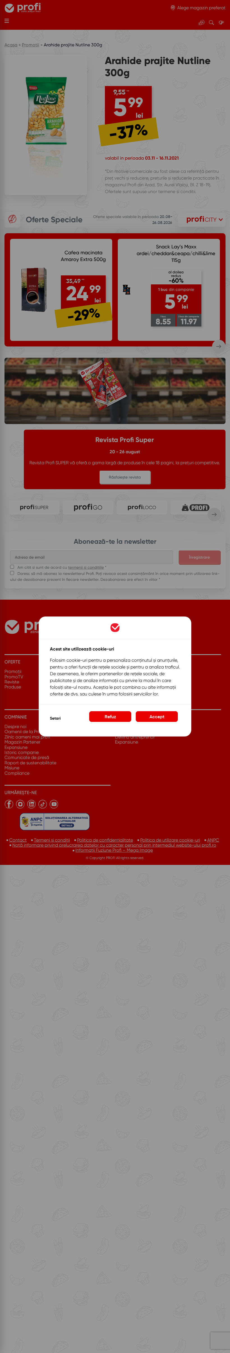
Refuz (110, 716)
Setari (55, 718)
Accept (157, 716)
